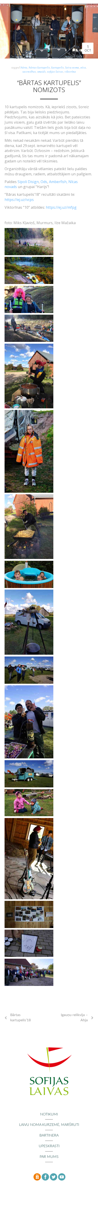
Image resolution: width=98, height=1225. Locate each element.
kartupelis (57, 67)
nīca (83, 67)
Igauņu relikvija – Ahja (74, 1017)
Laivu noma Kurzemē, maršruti (49, 1125)
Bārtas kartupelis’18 (20, 1017)
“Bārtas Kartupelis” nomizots (49, 86)
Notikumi (49, 1114)
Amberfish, (58, 181)
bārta (24, 67)
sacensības (29, 71)
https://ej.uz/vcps (19, 199)
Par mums (49, 1157)
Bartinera (49, 1135)
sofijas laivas (55, 71)
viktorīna (70, 71)
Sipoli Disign (28, 181)
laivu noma (72, 67)
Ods (44, 181)
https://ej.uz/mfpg (61, 207)
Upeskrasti (49, 1146)
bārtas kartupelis (39, 67)
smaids (41, 71)
